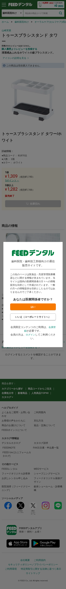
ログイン (30, 334)
